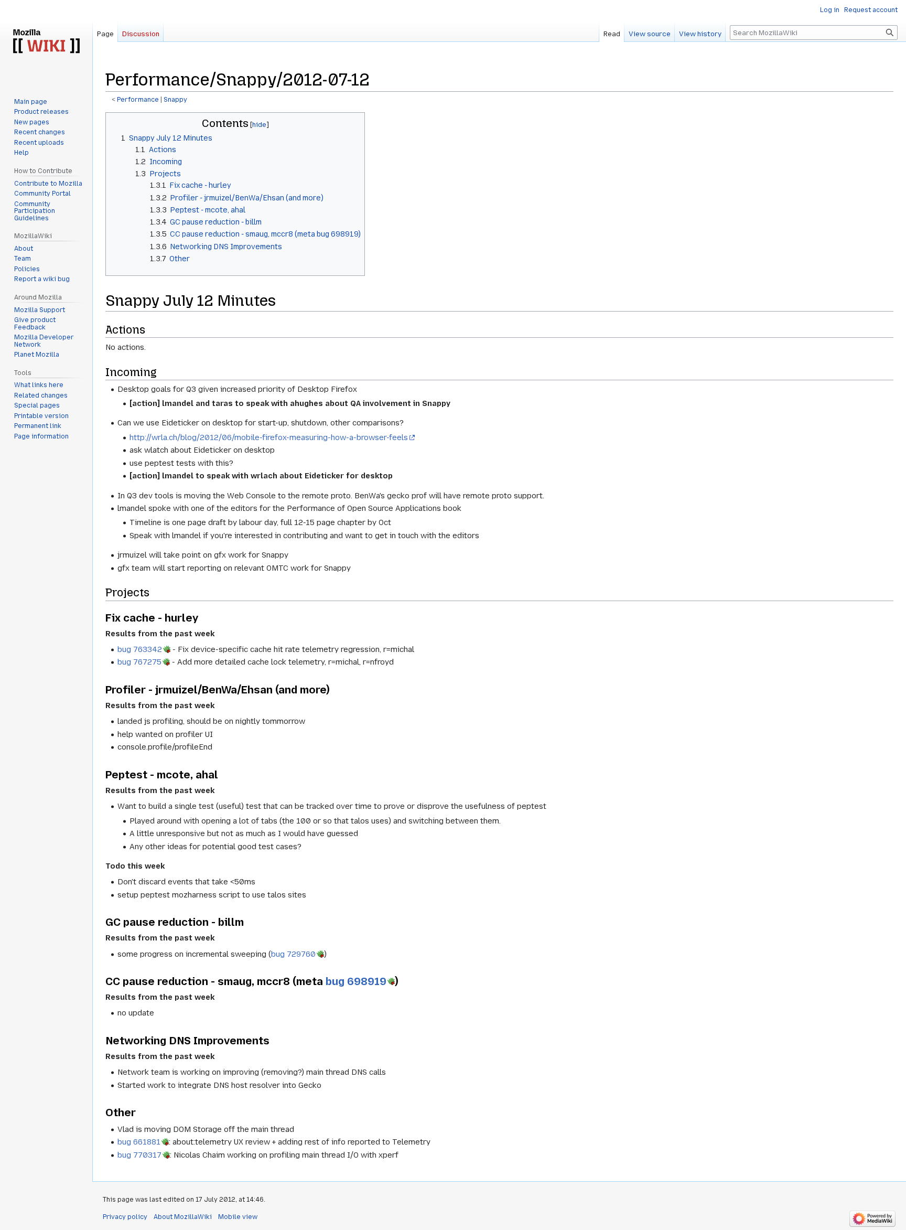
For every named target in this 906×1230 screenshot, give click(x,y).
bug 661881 (138, 1142)
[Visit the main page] (46, 42)
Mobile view (237, 1217)
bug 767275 (139, 662)
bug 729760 (293, 954)
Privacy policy (125, 1217)
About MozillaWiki (183, 1217)
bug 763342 (139, 649)
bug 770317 (139, 1155)
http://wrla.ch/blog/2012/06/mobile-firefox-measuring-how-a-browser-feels (269, 437)
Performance (138, 99)
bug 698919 (356, 981)
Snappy (175, 99)
